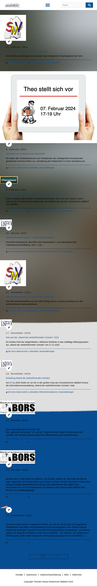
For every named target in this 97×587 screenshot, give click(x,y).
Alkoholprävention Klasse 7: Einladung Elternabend (30, 237)
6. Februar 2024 (16, 149)
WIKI (66, 575)
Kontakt (19, 575)
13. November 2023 (18, 374)
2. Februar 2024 (16, 190)
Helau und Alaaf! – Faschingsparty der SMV (26, 51)
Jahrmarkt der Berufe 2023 (18, 474)
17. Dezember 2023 (18, 333)
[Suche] (89, 5)
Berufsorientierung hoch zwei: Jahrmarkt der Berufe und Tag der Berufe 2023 (42, 425)
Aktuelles (34, 62)
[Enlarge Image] (13, 28)
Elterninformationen (48, 211)
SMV (41, 62)
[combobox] (74, 5)
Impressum (31, 575)
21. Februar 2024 (17, 47)
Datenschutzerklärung (50, 575)
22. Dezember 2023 (18, 292)
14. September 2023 (19, 515)
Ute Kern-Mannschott (17, 62)
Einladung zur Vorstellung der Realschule (25, 154)
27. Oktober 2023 (17, 420)
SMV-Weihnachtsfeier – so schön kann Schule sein (30, 297)
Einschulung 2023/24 (16, 520)
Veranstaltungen (52, 62)
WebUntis (77, 575)
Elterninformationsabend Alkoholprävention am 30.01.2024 (33, 194)
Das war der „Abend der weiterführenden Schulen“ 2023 (32, 337)
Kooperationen (46, 441)
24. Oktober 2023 (17, 470)
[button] (47, 5)
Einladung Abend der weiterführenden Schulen (28, 378)
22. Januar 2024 (16, 233)
